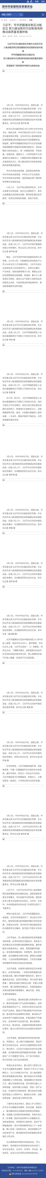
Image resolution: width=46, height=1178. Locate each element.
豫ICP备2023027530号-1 (34, 1171)
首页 (5, 20)
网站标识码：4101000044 (12, 1171)
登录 (43, 1)
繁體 (37, 1)
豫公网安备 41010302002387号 (24, 1174)
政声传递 (23, 20)
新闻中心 (13, 20)
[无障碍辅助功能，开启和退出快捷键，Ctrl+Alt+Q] (30, 1)
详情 (31, 20)
